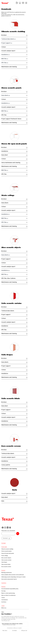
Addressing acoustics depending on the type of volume (13, 577)
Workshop (3, 586)
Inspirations (3, 582)
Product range (4, 546)
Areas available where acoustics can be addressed (12, 574)
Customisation (4, 599)
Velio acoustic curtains (6, 560)
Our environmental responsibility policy (9, 588)
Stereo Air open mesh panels (7, 553)
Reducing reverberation (6, 572)
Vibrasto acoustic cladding (7, 549)
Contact (2, 605)
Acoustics (3, 570)
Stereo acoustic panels (6, 551)
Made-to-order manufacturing (8, 593)
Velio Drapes (4, 562)
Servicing (3, 591)
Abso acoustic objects (6, 557)
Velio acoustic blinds (5, 564)
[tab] (14, 39)
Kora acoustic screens (6, 566)
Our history (3, 602)
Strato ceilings (4, 555)
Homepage (3, 543)
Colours (3, 597)
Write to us (3, 608)
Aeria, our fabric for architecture (8, 595)
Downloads (5, 538)
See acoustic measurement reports (9, 579)
